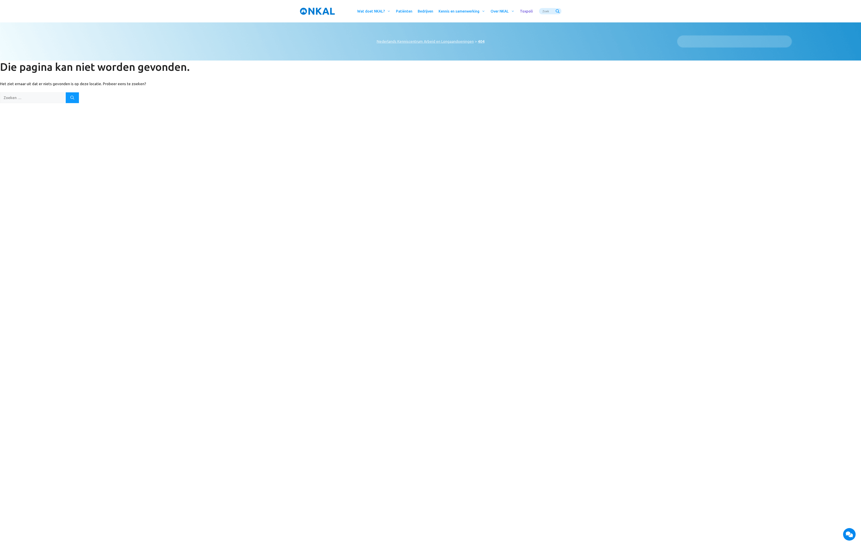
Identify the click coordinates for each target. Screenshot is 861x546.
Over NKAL (500, 11)
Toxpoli (526, 11)
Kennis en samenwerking (459, 11)
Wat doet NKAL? (371, 11)
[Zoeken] (72, 97)
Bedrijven (425, 11)
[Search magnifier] (558, 11)
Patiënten (404, 11)
